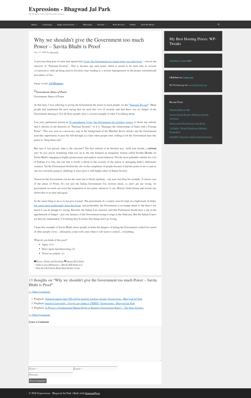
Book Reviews (119, 24)
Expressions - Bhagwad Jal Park (69, 8)
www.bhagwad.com (198, 84)
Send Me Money (148, 24)
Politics (133, 24)
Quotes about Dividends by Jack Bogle (187, 123)
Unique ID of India (75, 261)
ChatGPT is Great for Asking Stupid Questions (190, 136)
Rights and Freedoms (66, 24)
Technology (47, 24)
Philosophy (87, 24)
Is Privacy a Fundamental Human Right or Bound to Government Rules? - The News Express (94, 307)
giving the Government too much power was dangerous (112, 61)
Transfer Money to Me (179, 109)
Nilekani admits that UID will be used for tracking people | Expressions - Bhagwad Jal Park (93, 299)
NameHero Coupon (178, 60)
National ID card (139, 105)
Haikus (34, 24)
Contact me (187, 77)
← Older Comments (39, 291)
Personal (100, 24)
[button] (218, 24)
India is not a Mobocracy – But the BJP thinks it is (59, 264)
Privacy (39, 261)
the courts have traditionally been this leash (57, 205)
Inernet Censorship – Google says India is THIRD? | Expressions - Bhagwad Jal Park (90, 303)
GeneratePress (92, 393)
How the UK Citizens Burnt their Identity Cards (58, 267)
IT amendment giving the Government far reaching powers (101, 122)
